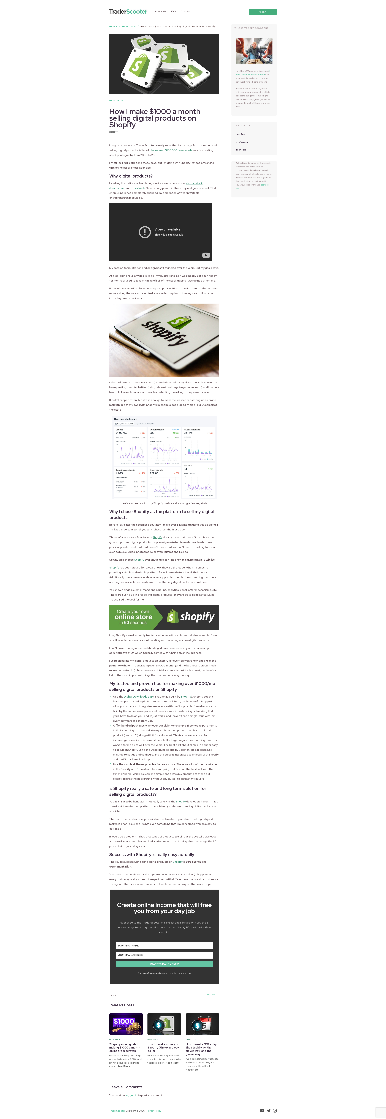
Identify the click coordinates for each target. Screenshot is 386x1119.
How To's (116, 100)
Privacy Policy (154, 1110)
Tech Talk (241, 150)
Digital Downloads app (138, 696)
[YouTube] (262, 1111)
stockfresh (138, 188)
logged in (131, 1095)
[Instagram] (275, 1111)
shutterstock (194, 183)
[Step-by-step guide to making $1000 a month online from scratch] (126, 1024)
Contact (185, 11)
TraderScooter (117, 1110)
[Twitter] (269, 1111)
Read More (123, 1066)
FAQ (173, 11)
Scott (114, 132)
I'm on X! (262, 11)
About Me (160, 11)
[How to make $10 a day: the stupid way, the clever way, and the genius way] (202, 1024)
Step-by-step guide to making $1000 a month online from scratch (125, 1047)
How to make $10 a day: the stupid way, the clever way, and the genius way (201, 1049)
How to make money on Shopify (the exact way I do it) (163, 1047)
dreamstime (116, 188)
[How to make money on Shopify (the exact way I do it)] (164, 1024)
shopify (212, 994)
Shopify (157, 537)
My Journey (242, 142)
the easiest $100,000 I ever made (171, 150)
